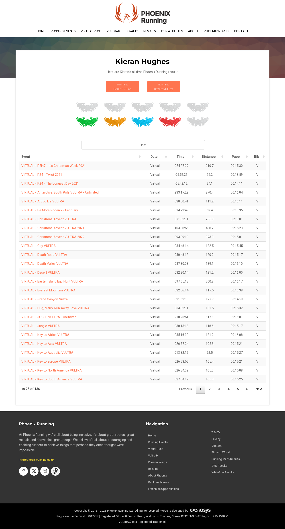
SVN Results (219, 465)
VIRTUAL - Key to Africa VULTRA (45, 335)
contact (241, 31)
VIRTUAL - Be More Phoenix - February (49, 210)
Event (25, 157)
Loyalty (132, 31)
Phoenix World (216, 31)
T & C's (216, 432)
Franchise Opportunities (163, 489)
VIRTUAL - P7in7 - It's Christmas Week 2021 (53, 166)
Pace (236, 157)
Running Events (63, 31)
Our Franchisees (158, 482)
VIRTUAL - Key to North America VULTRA (51, 370)
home (41, 31)
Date (154, 157)
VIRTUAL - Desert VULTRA (40, 273)
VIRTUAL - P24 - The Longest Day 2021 (50, 184)
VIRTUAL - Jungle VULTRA (40, 326)
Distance (209, 157)
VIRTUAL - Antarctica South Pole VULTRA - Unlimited (60, 192)
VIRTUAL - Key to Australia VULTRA (47, 353)
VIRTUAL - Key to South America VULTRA (51, 379)
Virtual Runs (155, 448)
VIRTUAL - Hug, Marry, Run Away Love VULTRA (55, 308)
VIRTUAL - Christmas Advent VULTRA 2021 (52, 228)
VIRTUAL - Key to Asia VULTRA (44, 344)
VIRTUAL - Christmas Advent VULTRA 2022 (52, 237)
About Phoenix (157, 475)
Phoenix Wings (157, 462)
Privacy (216, 439)
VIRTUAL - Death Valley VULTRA (44, 264)
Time (181, 157)
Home (152, 435)
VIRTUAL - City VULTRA (38, 246)
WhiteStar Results (223, 472)
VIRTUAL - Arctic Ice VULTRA (42, 201)
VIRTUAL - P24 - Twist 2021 (41, 175)
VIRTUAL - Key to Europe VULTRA (46, 361)
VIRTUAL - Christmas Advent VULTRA (48, 219)
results (149, 31)
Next (259, 389)
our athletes (172, 31)
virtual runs (91, 31)
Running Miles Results (226, 459)
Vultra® (113, 31)
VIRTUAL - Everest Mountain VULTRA (48, 290)
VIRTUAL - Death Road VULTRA (44, 255)
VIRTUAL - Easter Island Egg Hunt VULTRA (52, 281)
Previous (185, 389)
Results (153, 468)
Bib (256, 157)
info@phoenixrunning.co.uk (36, 459)
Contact (217, 445)
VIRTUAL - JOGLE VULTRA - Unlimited (48, 317)
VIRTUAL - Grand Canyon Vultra (44, 299)
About (193, 31)
